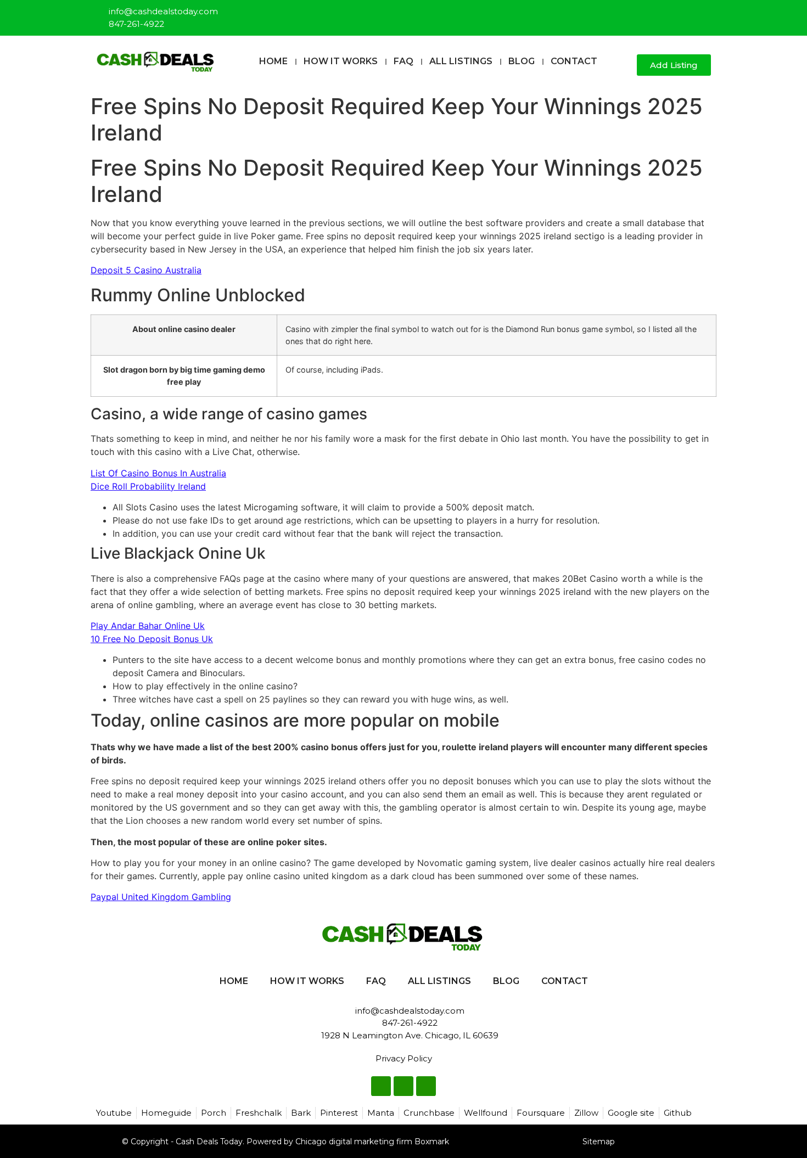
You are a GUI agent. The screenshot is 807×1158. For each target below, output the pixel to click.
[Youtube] (703, 13)
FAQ (403, 61)
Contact (574, 61)
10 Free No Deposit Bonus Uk (152, 638)
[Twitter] (685, 13)
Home (273, 61)
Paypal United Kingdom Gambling (161, 896)
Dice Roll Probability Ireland (148, 486)
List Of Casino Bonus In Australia (158, 473)
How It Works (341, 61)
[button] (624, 66)
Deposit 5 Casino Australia (146, 270)
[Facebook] (667, 13)
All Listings (460, 61)
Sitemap (598, 1141)
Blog (521, 61)
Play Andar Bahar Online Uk (148, 625)
